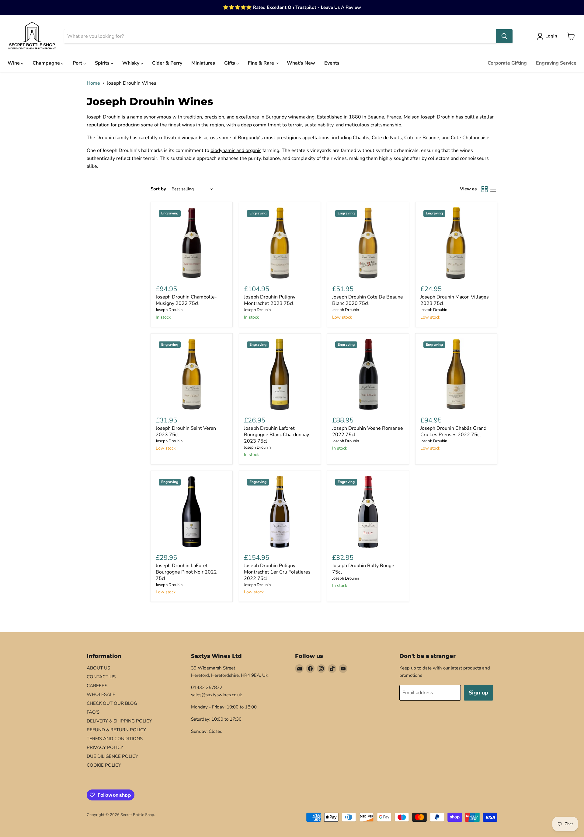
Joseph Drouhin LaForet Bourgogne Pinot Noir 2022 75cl (186, 572)
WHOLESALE (101, 694)
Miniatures (203, 63)
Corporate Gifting (507, 63)
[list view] (493, 189)
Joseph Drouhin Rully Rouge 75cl (363, 568)
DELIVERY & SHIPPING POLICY (119, 721)
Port (78, 63)
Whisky (131, 63)
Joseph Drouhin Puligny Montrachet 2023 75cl (269, 300)
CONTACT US (101, 677)
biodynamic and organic (235, 150)
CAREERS (97, 686)
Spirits (103, 63)
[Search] (504, 36)
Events (331, 63)
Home (93, 83)
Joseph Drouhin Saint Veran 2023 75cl (186, 431)
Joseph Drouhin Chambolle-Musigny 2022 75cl (186, 300)
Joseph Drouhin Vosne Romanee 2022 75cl (367, 431)
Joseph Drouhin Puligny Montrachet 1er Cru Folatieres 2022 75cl (277, 572)
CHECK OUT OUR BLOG (112, 703)
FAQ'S (93, 712)
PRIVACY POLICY (105, 747)
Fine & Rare (261, 63)
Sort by (158, 189)
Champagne (47, 63)
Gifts (230, 63)
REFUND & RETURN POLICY (116, 730)
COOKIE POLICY (104, 765)
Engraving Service (556, 63)
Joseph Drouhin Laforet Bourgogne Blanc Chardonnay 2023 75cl (276, 434)
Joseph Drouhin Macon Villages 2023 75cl (454, 300)
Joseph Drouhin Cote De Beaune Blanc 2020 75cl (367, 300)
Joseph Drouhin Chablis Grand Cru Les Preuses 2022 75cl (453, 431)
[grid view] (484, 189)
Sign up (478, 692)
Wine (14, 63)
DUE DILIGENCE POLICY (112, 756)
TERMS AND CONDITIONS (115, 739)
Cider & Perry (167, 63)
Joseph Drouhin (169, 310)
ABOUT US (98, 668)
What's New (301, 63)
